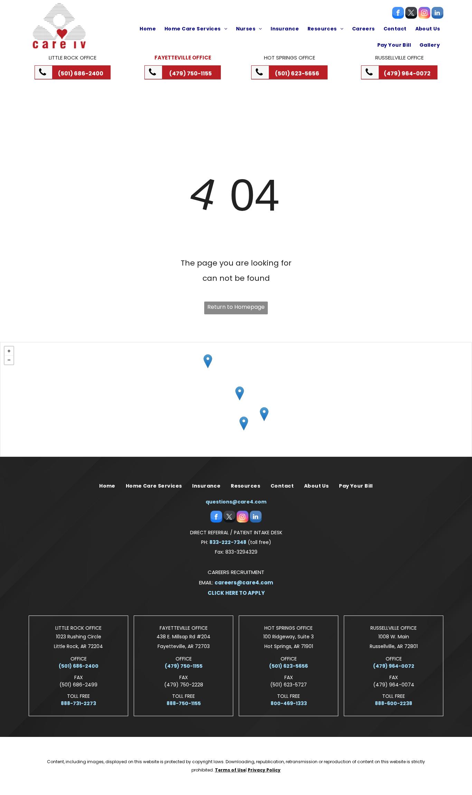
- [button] (8, 359)
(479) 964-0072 (393, 666)
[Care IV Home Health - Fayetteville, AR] (208, 361)
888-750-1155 (184, 703)
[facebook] (398, 13)
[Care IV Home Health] (264, 414)
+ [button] (8, 350)
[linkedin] (437, 13)
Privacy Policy (264, 770)
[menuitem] (146, 28)
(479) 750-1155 (183, 666)
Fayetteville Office (182, 57)
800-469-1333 (289, 703)
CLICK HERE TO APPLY (236, 593)
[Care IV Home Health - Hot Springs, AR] (243, 423)
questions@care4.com (236, 501)
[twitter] (411, 13)
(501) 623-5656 (288, 666)
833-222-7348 (227, 542)
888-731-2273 (78, 703)
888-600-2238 (393, 703)
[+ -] (236, 399)
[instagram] (424, 13)
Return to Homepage (236, 307)
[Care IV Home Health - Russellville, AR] (239, 393)
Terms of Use (230, 770)
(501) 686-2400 (78, 666)
